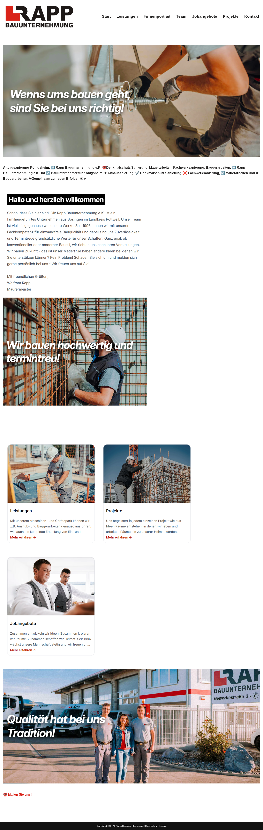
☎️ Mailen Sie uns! (17, 794)
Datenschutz (151, 826)
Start (106, 16)
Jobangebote (204, 16)
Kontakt (251, 16)
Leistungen (127, 16)
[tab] (22, 428)
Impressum (138, 826)
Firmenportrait (157, 16)
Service (56, 428)
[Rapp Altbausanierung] (39, 16)
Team (181, 16)
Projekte (231, 16)
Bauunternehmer (22, 428)
